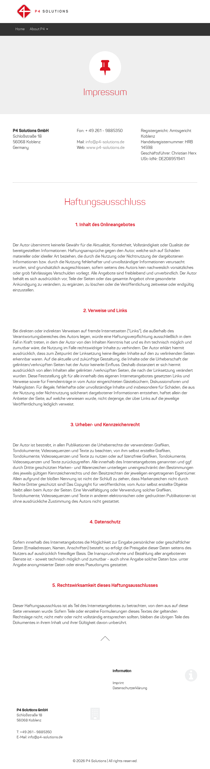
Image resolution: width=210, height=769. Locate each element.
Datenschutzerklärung (130, 688)
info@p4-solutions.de (105, 142)
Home (20, 29)
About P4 (38, 29)
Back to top (105, 638)
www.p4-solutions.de (105, 148)
